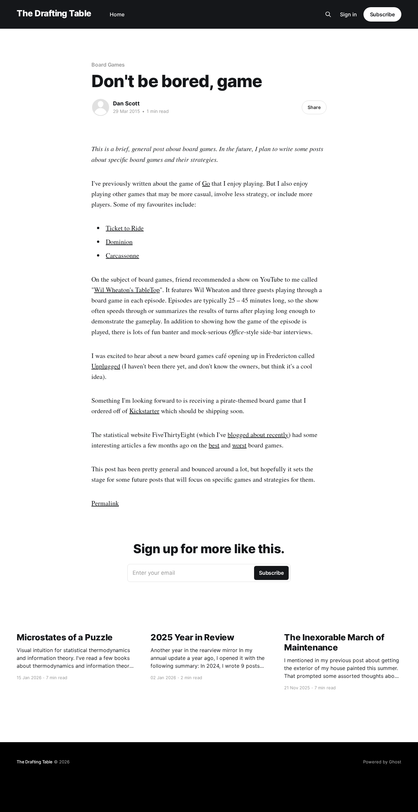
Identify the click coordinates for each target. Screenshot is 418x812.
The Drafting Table (54, 13)
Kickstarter (144, 410)
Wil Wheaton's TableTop (127, 289)
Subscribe (382, 14)
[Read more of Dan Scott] (100, 107)
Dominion (119, 241)
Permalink (105, 503)
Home (117, 14)
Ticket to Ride (125, 228)
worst (239, 445)
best (214, 445)
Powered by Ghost (382, 761)
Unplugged (105, 366)
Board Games (108, 64)
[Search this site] (328, 14)
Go (206, 183)
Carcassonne (122, 255)
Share (314, 107)
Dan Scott (126, 103)
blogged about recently (258, 434)
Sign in (348, 14)
